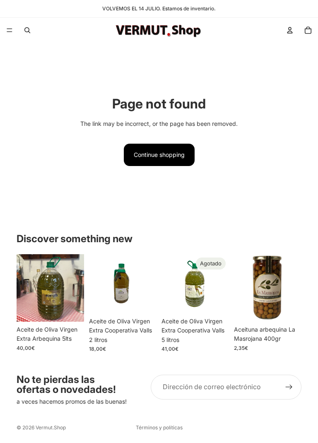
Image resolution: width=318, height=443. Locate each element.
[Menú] (9, 30)
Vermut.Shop (51, 427)
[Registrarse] (289, 387)
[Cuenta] (290, 30)
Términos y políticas (159, 427)
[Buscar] (27, 30)
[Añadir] (71, 308)
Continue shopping (159, 154)
